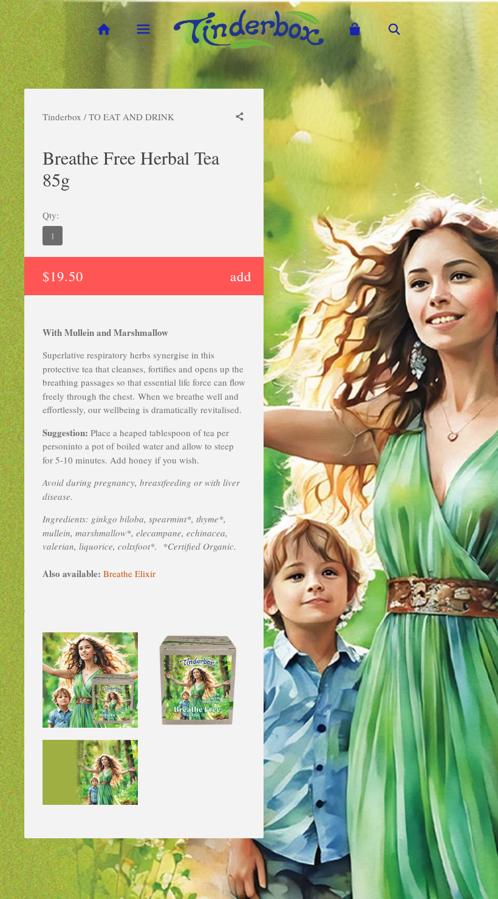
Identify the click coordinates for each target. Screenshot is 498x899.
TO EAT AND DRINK (131, 117)
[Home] (103, 29)
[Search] (394, 29)
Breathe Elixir (129, 573)
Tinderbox (62, 117)
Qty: (51, 215)
